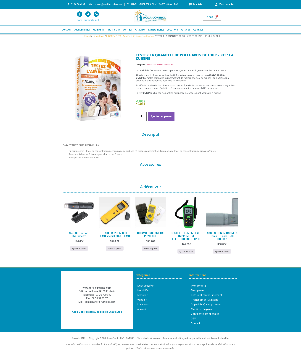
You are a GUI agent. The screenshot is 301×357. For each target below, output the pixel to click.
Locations (173, 29)
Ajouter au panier (161, 116)
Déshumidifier (82, 29)
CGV (193, 318)
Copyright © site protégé (206, 304)
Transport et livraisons (204, 299)
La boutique (98, 36)
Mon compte (198, 285)
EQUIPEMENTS (113, 36)
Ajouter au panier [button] (79, 248)
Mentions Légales (201, 309)
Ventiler (142, 299)
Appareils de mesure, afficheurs (138, 36)
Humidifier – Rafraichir (106, 29)
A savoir (186, 29)
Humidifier (143, 290)
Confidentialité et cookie (205, 314)
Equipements (156, 29)
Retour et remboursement (206, 295)
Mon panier (198, 290)
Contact (198, 29)
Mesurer (142, 295)
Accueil (66, 29)
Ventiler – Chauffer (134, 29)
